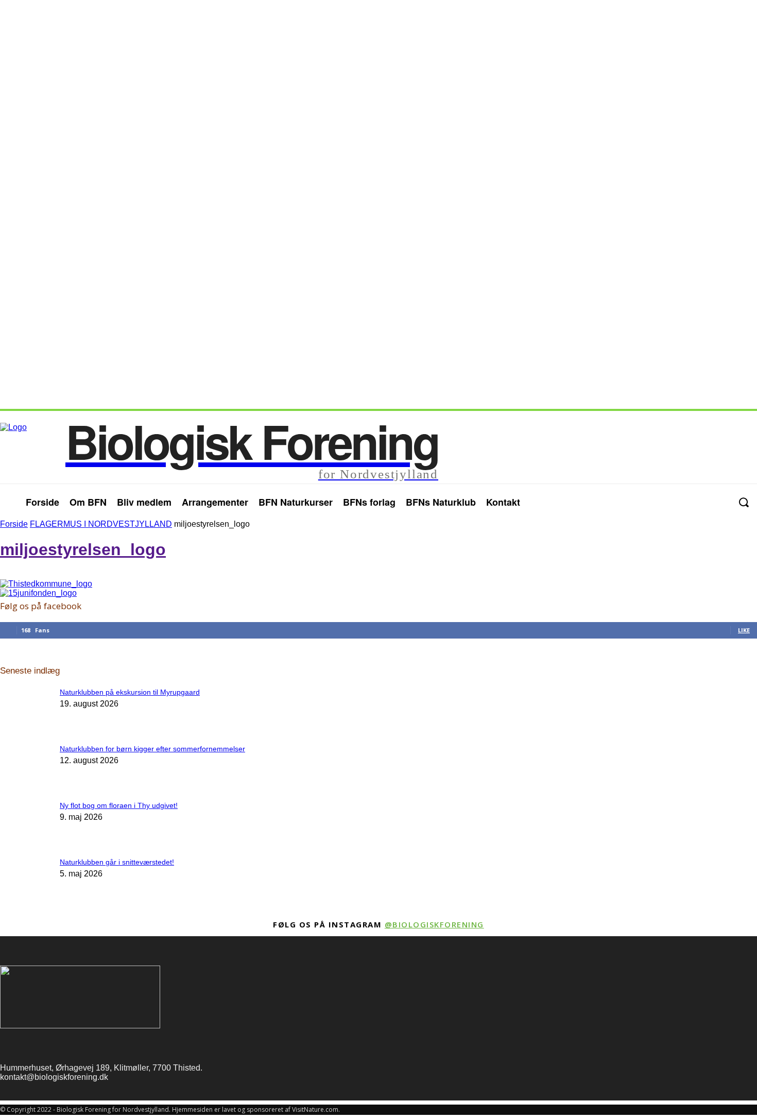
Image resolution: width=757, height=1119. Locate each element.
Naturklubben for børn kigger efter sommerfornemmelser (152, 749)
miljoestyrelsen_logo (83, 549)
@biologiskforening (434, 924)
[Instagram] (719, 502)
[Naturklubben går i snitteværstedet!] (25, 696)
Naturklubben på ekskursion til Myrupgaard (130, 692)
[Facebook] (699, 502)
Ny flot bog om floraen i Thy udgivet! (119, 805)
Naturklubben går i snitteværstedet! (117, 862)
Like (744, 630)
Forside (14, 524)
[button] (743, 502)
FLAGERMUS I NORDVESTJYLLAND (101, 524)
